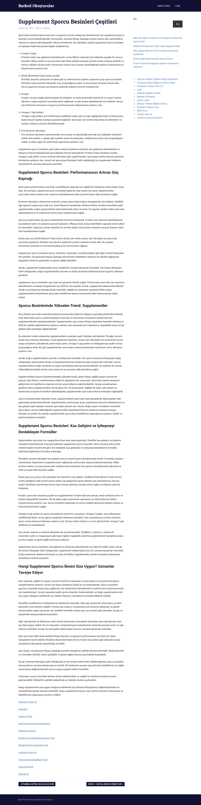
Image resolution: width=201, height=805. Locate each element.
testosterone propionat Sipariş (34, 723)
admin (38, 28)
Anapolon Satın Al (27, 702)
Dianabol (22, 709)
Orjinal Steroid (25, 766)
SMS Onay (142, 110)
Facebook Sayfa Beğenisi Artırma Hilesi (156, 82)
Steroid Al (23, 774)
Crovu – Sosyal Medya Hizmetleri (105, 784)
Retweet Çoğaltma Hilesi (149, 93)
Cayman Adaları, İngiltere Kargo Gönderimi (157, 79)
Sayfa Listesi (163, 6)
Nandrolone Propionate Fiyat (33, 745)
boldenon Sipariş (27, 730)
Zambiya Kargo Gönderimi (149, 117)
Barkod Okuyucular (36, 5)
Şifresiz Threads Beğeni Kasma (152, 103)
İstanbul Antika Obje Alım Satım (37, 784)
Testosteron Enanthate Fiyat (32, 759)
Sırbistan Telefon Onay (148, 107)
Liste (177, 6)
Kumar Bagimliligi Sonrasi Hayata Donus (153, 58)
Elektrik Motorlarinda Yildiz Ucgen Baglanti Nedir (156, 46)
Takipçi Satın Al (144, 114)
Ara (135, 19)
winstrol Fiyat (25, 716)
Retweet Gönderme (146, 96)
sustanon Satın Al (27, 752)
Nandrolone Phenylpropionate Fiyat (36, 738)
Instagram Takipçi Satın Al (149, 86)
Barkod (46, 28)
